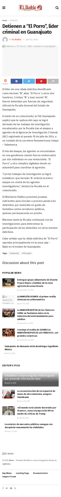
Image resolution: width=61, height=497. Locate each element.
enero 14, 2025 (24, 401)
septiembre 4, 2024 (26, 323)
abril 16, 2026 (23, 418)
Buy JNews (7, 473)
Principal (26, 253)
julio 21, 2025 (11, 383)
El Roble (16, 39)
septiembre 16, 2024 (26, 340)
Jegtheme (6, 464)
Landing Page (22, 473)
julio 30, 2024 (24, 304)
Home (4, 20)
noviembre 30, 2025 (26, 290)
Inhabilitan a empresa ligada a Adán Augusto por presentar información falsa (29, 377)
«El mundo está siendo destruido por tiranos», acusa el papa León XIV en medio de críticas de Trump (36, 410)
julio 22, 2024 (32, 39)
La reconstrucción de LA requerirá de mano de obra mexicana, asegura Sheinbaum (36, 394)
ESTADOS (14, 20)
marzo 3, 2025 (11, 431)
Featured (14, 253)
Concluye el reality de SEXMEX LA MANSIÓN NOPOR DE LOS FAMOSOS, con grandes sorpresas (37, 332)
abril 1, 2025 (10, 353)
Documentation (40, 473)
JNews (11, 460)
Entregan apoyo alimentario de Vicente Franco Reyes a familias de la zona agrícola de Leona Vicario (37, 283)
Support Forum (9, 477)
